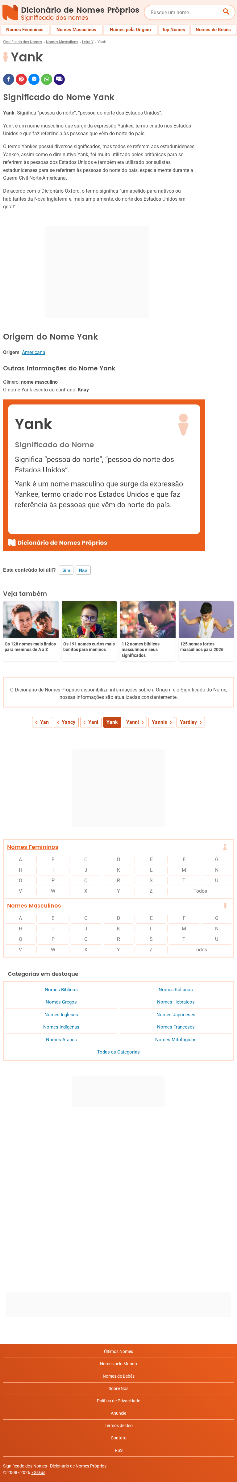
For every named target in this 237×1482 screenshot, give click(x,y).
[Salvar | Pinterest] (21, 79)
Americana (33, 352)
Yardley (188, 722)
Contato (119, 1437)
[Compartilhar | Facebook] (8, 79)
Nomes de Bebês (119, 1376)
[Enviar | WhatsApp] (46, 79)
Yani (93, 722)
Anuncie (118, 1413)
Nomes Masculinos (62, 42)
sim (66, 570)
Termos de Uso (119, 1425)
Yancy (68, 722)
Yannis (159, 722)
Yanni (132, 722)
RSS (119, 1450)
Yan (44, 722)
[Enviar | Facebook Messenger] (34, 79)
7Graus (38, 1472)
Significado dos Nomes (22, 42)
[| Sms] (59, 79)
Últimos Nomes (118, 1351)
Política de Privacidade (118, 1400)
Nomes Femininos (32, 847)
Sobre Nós (118, 1388)
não (83, 570)
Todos (200, 891)
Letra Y (88, 42)
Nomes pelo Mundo (118, 1363)
